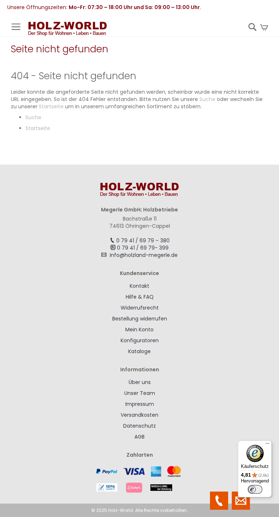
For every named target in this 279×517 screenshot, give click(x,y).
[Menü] (267, 445)
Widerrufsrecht (140, 307)
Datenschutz (139, 425)
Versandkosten (139, 415)
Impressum (139, 404)
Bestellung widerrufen (139, 318)
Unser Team (139, 393)
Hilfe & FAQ (140, 296)
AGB (139, 436)
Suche (207, 99)
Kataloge (139, 351)
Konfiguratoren (140, 340)
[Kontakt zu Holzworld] (241, 501)
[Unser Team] (219, 501)
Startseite (51, 106)
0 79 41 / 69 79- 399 (143, 247)
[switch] (255, 489)
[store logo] (67, 29)
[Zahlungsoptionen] (139, 479)
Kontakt (139, 286)
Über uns (140, 382)
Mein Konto (139, 329)
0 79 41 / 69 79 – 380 (143, 240)
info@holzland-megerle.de (144, 255)
